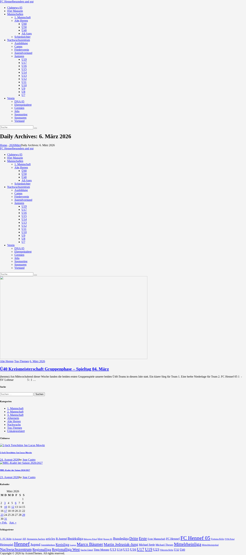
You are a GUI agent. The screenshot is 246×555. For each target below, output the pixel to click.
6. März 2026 (37, 361)
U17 (140, 549)
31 (5, 518)
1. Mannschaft (15, 408)
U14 (119, 549)
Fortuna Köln (217, 539)
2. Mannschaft (15, 411)
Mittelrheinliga (187, 544)
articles (50, 538)
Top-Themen (21, 361)
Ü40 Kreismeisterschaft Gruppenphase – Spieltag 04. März (54, 369)
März (18, 145)
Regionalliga (41, 549)
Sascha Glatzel (86, 550)
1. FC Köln (6, 539)
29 (23, 514)
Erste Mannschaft (156, 539)
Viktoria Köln (166, 550)
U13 (113, 549)
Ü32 (176, 549)
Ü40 (182, 549)
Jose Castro (29, 459)
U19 (148, 549)
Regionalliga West (66, 549)
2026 (12, 145)
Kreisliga (62, 544)
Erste (143, 538)
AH (24, 539)
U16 (133, 549)
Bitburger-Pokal (90, 539)
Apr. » (12, 522)
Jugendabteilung (48, 545)
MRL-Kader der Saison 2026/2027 (15, 470)
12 (12, 506)
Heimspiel (6, 544)
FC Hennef (173, 538)
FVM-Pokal (229, 539)
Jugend (35, 544)
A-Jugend (17, 539)
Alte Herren (7, 361)
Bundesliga (121, 538)
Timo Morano (101, 549)
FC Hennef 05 (195, 538)
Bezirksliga (75, 538)
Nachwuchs (14, 424)
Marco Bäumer (90, 544)
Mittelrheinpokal (210, 545)
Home (3, 145)
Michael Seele (147, 544)
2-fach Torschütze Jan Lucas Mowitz (16, 452)
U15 (126, 549)
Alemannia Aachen (36, 539)
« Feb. (3, 522)
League (73, 545)
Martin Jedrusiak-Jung (121, 544)
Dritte (133, 538)
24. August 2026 (9, 459)
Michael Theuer (164, 544)
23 (2, 514)
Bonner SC (107, 539)
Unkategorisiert (16, 431)
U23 (156, 549)
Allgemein (13, 418)
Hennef (22, 544)
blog (100, 538)
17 (5, 510)
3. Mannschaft (15, 414)
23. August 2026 (9, 477)
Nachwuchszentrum (16, 549)
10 (5, 506)
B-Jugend (61, 538)
